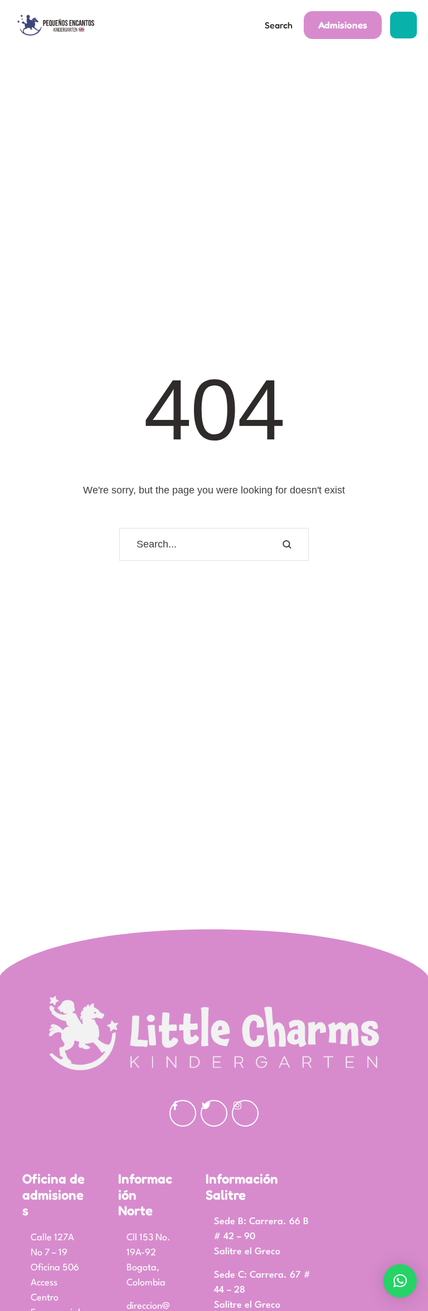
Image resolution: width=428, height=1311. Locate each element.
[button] (276, 25)
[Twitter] (214, 1113)
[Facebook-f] (182, 1113)
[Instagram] (245, 1113)
